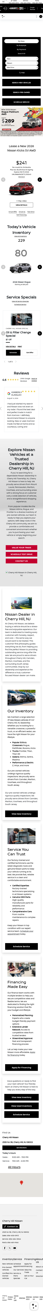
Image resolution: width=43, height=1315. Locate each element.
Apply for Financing (21, 1067)
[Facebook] (4, 1248)
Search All (21, 53)
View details (21, 205)
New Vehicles (7, 1264)
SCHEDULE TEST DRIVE (21, 554)
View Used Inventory (21, 1106)
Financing (30, 1259)
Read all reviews (34, 380)
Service (17, 1259)
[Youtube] (14, 1248)
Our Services (18, 1270)
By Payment (21, 49)
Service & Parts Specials (17, 1275)
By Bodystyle (21, 45)
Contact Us (12, 1226)
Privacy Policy (10, 1298)
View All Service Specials (20, 301)
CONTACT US (21, 561)
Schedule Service (20, 304)
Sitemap (22, 1298)
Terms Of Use (16, 1298)
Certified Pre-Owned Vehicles (7, 1275)
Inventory (7, 1259)
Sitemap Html (29, 1298)
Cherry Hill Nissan (4, 1298)
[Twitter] (9, 1248)
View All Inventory (20, 236)
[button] (21, 1183)
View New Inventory (21, 814)
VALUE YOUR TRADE (21, 547)
